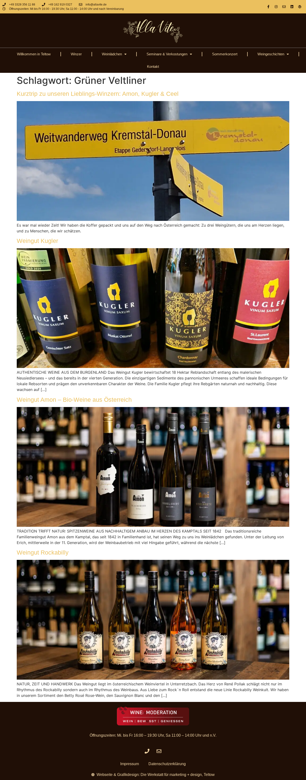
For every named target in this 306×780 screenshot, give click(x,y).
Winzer (76, 54)
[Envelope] (284, 6)
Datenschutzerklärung (167, 764)
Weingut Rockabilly (43, 552)
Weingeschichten (270, 54)
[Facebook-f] (268, 6)
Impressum (129, 764)
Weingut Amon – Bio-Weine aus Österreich (74, 399)
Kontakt (153, 66)
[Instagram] (276, 6)
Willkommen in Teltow (34, 54)
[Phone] (147, 751)
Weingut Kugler (37, 240)
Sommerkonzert (224, 54)
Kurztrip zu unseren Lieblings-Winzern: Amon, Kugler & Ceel (98, 93)
